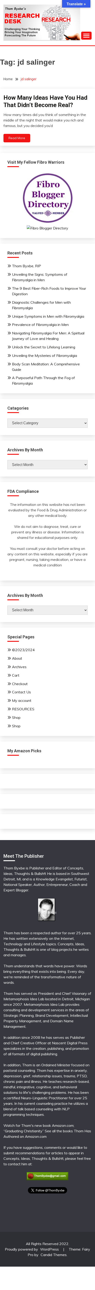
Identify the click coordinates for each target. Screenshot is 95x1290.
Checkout (20, 683)
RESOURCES (23, 709)
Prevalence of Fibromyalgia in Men (40, 324)
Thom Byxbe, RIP (26, 266)
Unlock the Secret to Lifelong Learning (43, 347)
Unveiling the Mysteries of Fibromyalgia (44, 355)
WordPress (49, 1249)
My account (21, 700)
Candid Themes (54, 1254)
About (17, 658)
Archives (19, 666)
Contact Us (21, 692)
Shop (16, 717)
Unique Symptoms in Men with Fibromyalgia (48, 316)
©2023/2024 (23, 650)
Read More (17, 138)
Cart (15, 675)
